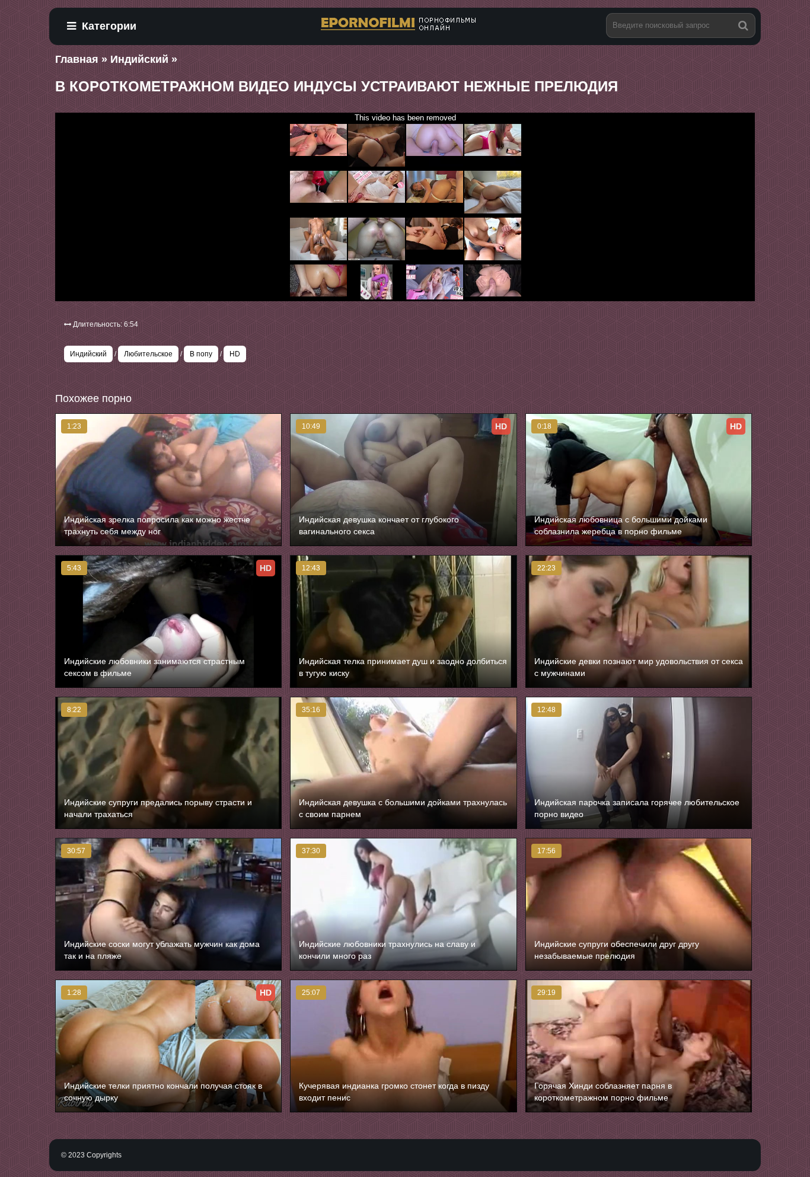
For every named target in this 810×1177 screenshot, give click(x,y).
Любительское (148, 354)
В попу (201, 354)
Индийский (88, 354)
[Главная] (405, 25)
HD (234, 354)
